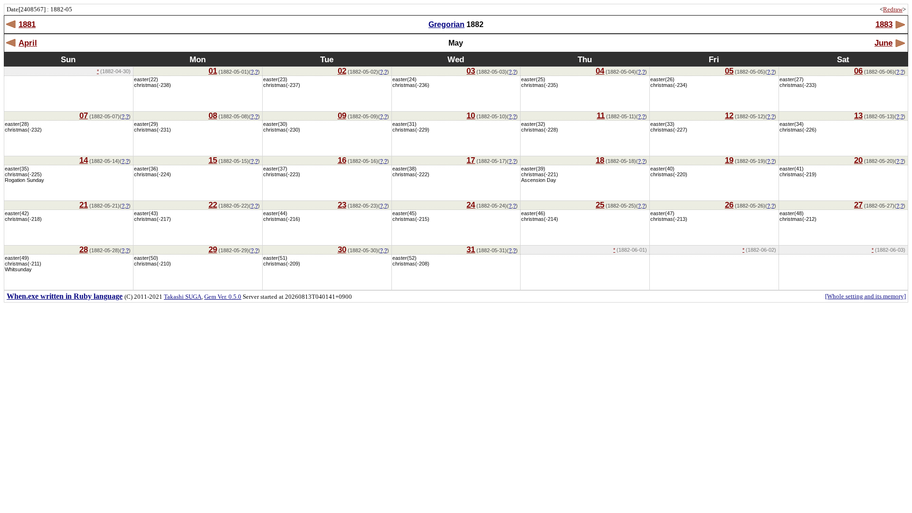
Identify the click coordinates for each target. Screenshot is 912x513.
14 (83, 160)
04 (600, 70)
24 (470, 204)
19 (729, 160)
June (883, 42)
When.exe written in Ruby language (65, 296)
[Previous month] (11, 43)
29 (213, 249)
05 (729, 70)
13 (858, 115)
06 (858, 70)
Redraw (892, 9)
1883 (884, 24)
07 (83, 115)
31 (470, 249)
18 (600, 160)
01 (213, 70)
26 (729, 204)
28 (83, 249)
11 (601, 115)
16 (342, 160)
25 (600, 204)
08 (213, 115)
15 (213, 160)
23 (342, 204)
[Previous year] (11, 24)
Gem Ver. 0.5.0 (222, 296)
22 (213, 204)
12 (729, 115)
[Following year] (899, 24)
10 (470, 115)
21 (83, 204)
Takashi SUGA (182, 296)
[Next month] (899, 43)
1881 (27, 24)
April (28, 42)
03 (470, 70)
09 (342, 115)
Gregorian (446, 24)
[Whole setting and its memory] (865, 296)
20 (858, 160)
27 (858, 204)
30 (342, 249)
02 (342, 70)
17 (470, 160)
